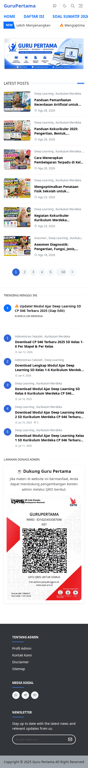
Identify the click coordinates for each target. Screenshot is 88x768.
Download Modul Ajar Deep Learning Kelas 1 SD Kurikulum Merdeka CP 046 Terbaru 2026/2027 (49, 440)
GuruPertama (20, 6)
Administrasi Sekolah (29, 336)
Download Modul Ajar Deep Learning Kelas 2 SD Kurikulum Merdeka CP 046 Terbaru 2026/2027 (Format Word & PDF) (49, 416)
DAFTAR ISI (34, 16)
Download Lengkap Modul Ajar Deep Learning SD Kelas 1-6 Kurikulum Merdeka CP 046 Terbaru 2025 (49, 369)
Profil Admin (21, 648)
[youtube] (34, 695)
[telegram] (25, 695)
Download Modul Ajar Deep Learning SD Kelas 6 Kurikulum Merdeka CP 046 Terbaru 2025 (47, 393)
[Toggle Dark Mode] (65, 6)
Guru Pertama (43, 762)
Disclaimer (20, 662)
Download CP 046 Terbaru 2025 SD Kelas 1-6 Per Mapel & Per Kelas (49, 344)
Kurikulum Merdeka (68, 94)
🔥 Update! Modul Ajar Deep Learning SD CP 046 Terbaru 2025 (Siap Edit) (48, 308)
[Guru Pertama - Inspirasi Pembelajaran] (44, 54)
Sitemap (18, 669)
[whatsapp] (55, 6)
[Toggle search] (73, 6)
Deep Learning (44, 94)
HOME (9, 16)
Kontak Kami (22, 655)
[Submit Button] (70, 739)
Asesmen (40, 238)
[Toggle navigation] (80, 5)
